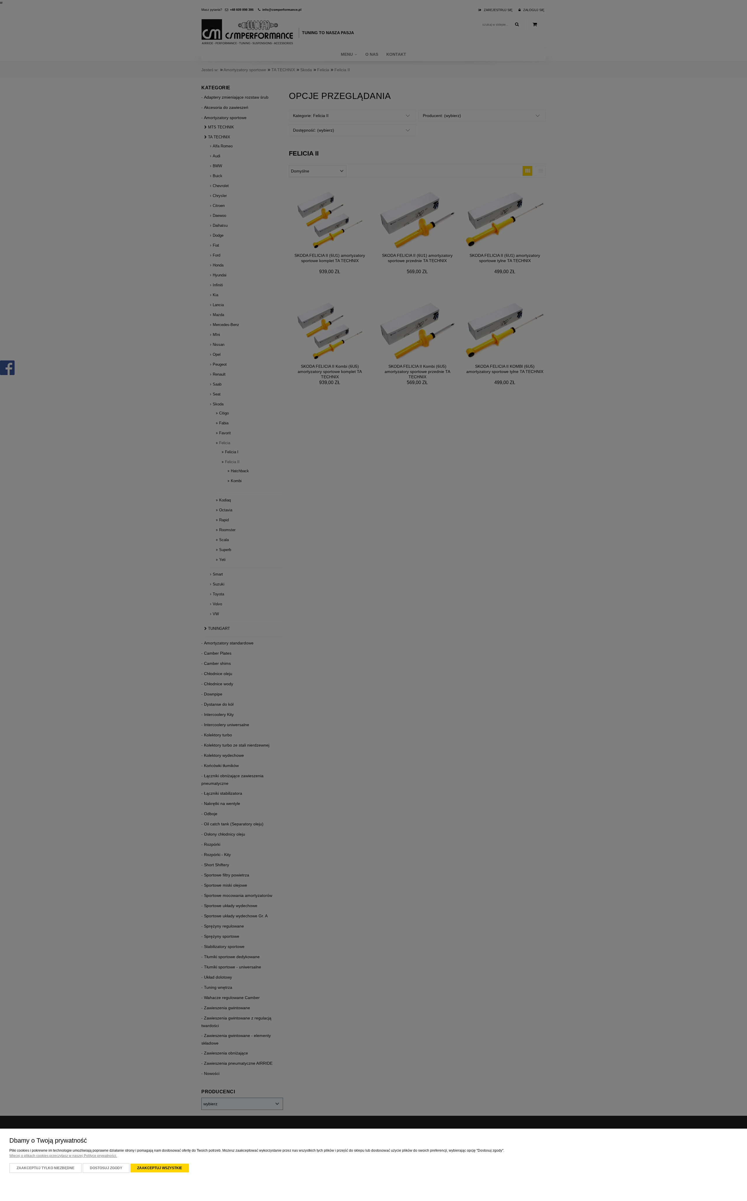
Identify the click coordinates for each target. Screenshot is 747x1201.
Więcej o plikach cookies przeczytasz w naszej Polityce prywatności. (63, 1156)
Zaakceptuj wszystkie (159, 1168)
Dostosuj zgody (106, 1168)
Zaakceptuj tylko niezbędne (45, 1168)
